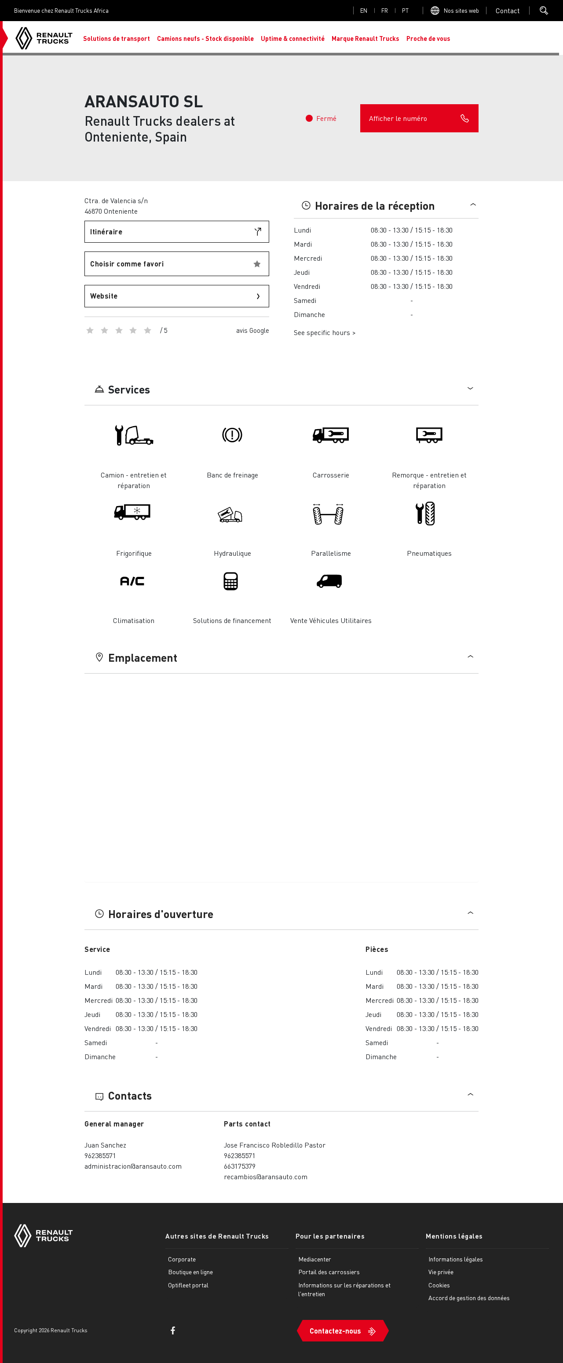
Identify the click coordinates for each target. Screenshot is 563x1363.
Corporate (182, 1259)
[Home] (44, 38)
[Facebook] (173, 1330)
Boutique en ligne (190, 1272)
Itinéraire (106, 231)
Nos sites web (461, 10)
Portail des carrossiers (329, 1272)
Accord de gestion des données (469, 1297)
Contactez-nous (335, 1330)
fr (384, 10)
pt (405, 10)
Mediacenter (314, 1259)
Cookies (439, 1285)
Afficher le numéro (398, 118)
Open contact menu (508, 10)
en (363, 10)
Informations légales (455, 1259)
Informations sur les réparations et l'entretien (344, 1289)
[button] (116, 38)
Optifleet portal (188, 1285)
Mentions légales (454, 1236)
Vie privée (440, 1272)
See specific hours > (325, 332)
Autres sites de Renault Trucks (217, 1236)
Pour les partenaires (330, 1236)
